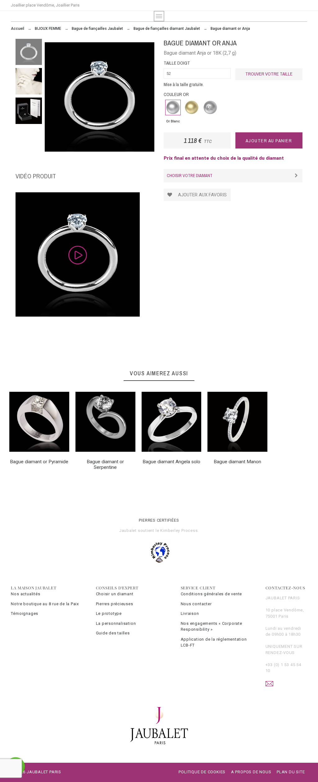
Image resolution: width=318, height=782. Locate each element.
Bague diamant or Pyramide (39, 461)
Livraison (190, 613)
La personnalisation (116, 623)
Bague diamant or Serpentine (105, 464)
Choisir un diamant (115, 594)
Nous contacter (196, 603)
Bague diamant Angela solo (171, 461)
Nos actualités (25, 594)
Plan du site (291, 772)
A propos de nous (251, 772)
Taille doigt (177, 63)
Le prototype (109, 613)
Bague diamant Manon (237, 461)
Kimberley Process (179, 530)
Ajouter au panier (269, 140)
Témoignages (24, 613)
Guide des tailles (113, 633)
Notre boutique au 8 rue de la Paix (45, 603)
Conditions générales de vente (211, 594)
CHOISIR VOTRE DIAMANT (189, 175)
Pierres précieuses (114, 603)
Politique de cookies (202, 772)
